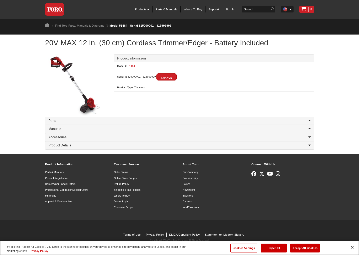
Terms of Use (132, 234)
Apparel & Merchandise (58, 201)
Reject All (274, 248)
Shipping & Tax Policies (127, 189)
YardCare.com (191, 207)
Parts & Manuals (166, 9)
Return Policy (121, 184)
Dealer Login (121, 201)
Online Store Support (126, 178)
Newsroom (189, 189)
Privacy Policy (155, 234)
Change (166, 77)
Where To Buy (193, 9)
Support (214, 9)
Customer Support (124, 207)
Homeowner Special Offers (60, 184)
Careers (187, 201)
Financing (50, 195)
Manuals (54, 129)
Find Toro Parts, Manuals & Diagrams (79, 25)
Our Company (190, 172)
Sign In (230, 9)
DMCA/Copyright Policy (184, 234)
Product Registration (56, 178)
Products (141, 9)
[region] (179, 248)
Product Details (59, 145)
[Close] (352, 247)
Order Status (121, 172)
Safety (186, 184)
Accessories (57, 137)
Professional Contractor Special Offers (66, 189)
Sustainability (190, 178)
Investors (188, 195)
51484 (131, 66)
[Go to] (272, 9)
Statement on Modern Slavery (224, 234)
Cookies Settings (244, 248)
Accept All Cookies (305, 248)
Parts (52, 121)
